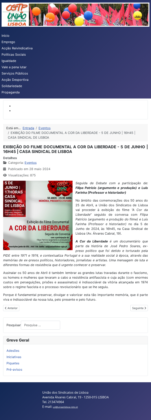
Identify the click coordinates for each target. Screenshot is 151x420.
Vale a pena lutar (14, 67)
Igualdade (9, 61)
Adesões (12, 351)
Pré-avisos (14, 369)
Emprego (8, 42)
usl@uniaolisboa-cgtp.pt (65, 406)
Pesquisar (13, 325)
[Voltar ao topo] (144, 413)
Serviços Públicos (15, 73)
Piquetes (12, 363)
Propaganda (11, 92)
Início (5, 36)
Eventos (31, 163)
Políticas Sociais (14, 54)
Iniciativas (13, 357)
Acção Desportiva (15, 80)
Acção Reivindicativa (17, 48)
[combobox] (40, 325)
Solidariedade (12, 86)
